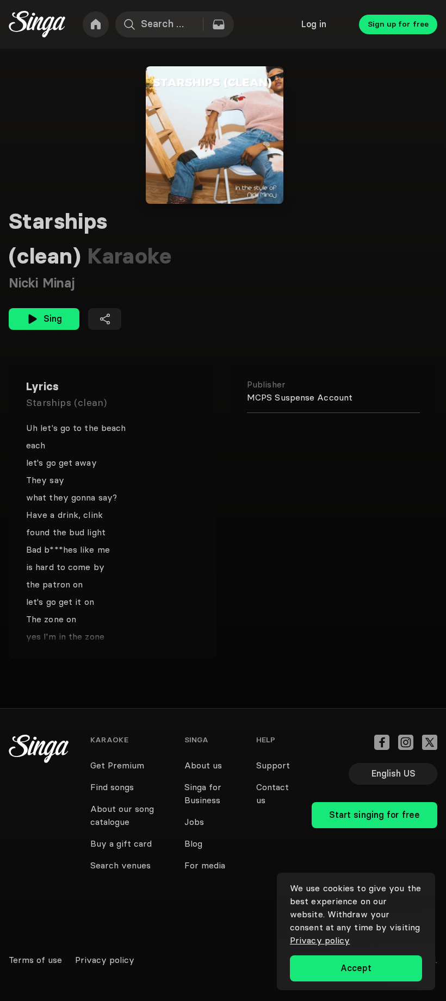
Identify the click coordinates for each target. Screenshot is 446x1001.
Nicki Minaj (42, 283)
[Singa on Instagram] (405, 742)
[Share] (104, 319)
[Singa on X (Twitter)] (429, 742)
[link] (96, 24)
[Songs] (218, 24)
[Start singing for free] (374, 791)
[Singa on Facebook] (381, 742)
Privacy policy (320, 940)
